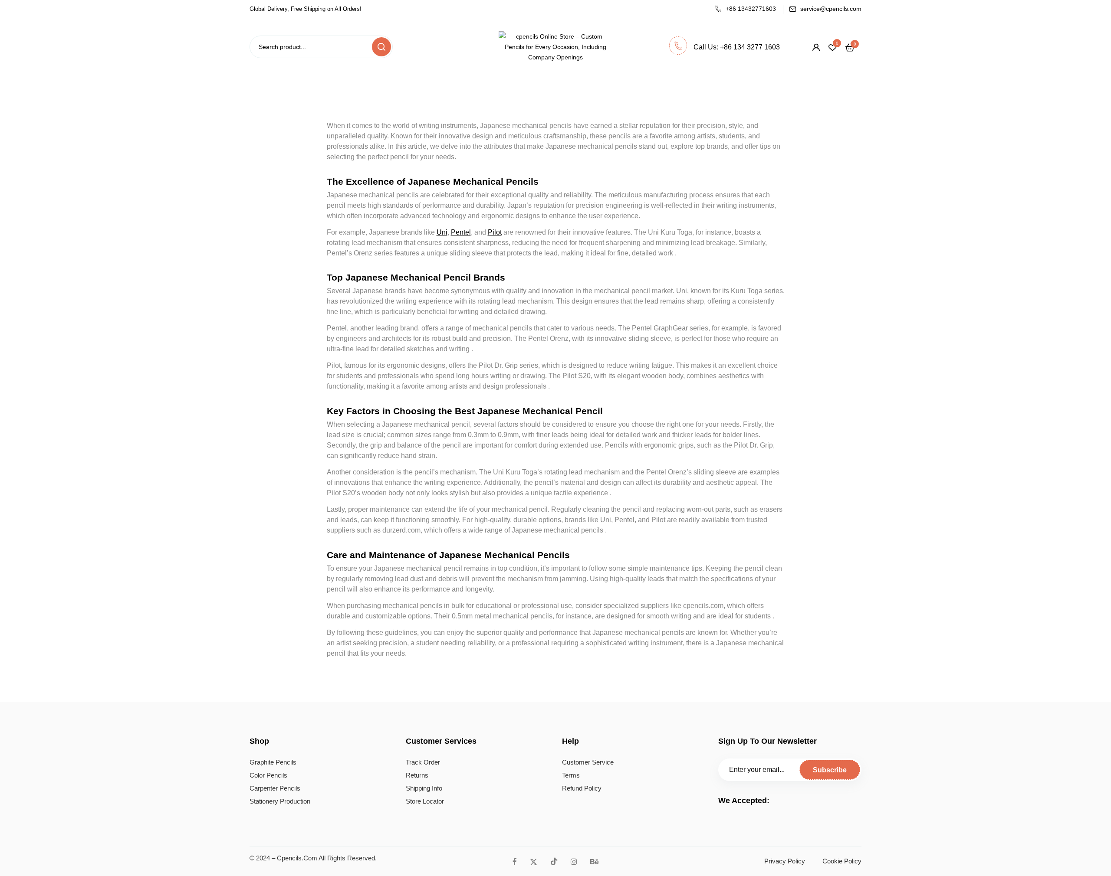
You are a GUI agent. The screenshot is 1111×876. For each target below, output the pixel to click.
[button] (850, 47)
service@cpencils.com (830, 8)
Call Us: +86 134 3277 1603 (737, 47)
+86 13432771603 (751, 8)
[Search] (381, 47)
